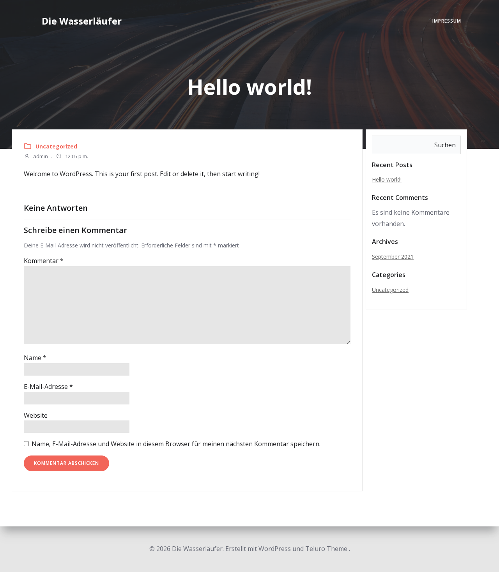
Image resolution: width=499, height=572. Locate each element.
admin (40, 156)
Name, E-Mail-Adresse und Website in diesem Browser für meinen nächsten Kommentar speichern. (176, 444)
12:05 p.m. (76, 156)
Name (35, 357)
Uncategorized (56, 146)
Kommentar (44, 260)
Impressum (446, 21)
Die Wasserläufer (82, 20)
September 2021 (393, 256)
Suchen (445, 145)
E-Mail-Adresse (48, 386)
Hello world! (387, 179)
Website (36, 415)
